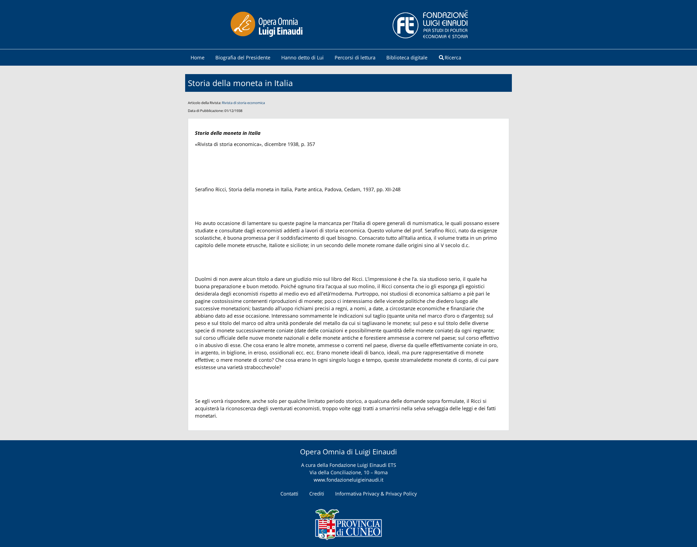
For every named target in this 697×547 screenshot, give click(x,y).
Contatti (289, 493)
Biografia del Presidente (242, 57)
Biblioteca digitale (406, 57)
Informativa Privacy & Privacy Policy (376, 493)
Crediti (316, 493)
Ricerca (453, 57)
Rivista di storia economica (243, 102)
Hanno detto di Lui (302, 57)
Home (197, 57)
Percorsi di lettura (355, 57)
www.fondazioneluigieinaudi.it (348, 479)
